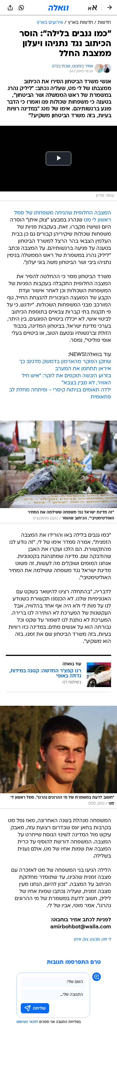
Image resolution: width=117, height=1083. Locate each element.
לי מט (106, 939)
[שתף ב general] (10, 8)
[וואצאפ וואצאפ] (21, 7)
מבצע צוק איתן (87, 939)
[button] (92, 7)
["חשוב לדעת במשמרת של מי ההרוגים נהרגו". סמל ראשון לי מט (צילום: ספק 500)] (58, 757)
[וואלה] (58, 7)
